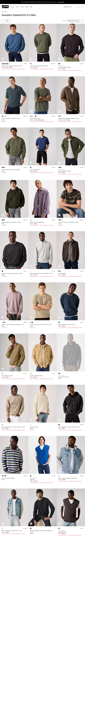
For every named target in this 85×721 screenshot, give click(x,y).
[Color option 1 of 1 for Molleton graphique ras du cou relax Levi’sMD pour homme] (2, 424)
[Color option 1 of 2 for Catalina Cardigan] (59, 271)
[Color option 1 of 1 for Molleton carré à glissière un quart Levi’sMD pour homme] (31, 271)
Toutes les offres (60, 2)
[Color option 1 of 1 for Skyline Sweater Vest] (59, 528)
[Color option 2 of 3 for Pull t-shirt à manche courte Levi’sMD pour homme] (60, 220)
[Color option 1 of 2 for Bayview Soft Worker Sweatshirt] (59, 167)
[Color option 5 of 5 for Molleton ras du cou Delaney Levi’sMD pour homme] (9, 63)
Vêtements (3, 11)
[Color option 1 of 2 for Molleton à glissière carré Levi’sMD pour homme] (2, 220)
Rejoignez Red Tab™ (68, 6)
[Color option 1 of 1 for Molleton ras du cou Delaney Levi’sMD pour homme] (2, 271)
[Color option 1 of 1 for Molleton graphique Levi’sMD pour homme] (59, 322)
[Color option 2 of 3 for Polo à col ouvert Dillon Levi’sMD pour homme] (4, 116)
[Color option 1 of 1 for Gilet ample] (31, 476)
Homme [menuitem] (17, 6)
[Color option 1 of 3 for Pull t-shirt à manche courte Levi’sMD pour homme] (59, 220)
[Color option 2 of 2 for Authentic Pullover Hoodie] (60, 373)
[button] (79, 7)
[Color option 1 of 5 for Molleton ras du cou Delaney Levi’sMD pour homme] (2, 63)
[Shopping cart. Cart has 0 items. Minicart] (82, 7)
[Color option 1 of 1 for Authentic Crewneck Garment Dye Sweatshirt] (31, 63)
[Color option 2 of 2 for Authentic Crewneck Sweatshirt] (60, 63)
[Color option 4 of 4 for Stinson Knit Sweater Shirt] (35, 116)
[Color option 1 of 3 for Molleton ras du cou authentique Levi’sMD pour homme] (2, 322)
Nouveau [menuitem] (12, 6)
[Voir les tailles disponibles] (3, 59)
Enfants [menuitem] (26, 6)
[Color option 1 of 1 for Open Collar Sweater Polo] (31, 167)
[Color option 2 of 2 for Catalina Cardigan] (60, 271)
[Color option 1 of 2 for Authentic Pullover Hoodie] (59, 373)
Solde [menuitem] (31, 6)
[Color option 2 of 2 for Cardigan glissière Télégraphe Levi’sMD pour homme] (60, 116)
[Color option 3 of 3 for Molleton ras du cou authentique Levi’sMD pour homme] (5, 322)
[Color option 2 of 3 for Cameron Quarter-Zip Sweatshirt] (4, 476)
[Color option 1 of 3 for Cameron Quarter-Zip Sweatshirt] (2, 476)
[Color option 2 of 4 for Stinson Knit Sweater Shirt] (32, 116)
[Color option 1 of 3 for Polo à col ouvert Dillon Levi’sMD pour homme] (2, 116)
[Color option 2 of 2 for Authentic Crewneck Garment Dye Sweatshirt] (4, 167)
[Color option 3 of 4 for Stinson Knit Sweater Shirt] (34, 116)
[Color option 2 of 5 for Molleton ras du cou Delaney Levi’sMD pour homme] (4, 63)
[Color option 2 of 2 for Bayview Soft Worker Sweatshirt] (60, 167)
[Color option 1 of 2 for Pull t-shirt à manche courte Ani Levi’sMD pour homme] (31, 322)
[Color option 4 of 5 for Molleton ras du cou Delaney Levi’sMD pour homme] (7, 63)
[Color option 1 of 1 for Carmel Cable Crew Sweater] (2, 373)
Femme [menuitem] (22, 6)
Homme (6, 11)
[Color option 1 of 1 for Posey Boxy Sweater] (31, 424)
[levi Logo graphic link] (5, 6)
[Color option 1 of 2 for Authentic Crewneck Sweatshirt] (59, 63)
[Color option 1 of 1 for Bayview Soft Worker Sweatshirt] (31, 373)
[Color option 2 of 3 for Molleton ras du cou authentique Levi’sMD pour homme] (4, 322)
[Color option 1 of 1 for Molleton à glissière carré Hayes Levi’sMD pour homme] (59, 424)
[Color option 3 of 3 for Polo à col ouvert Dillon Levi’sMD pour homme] (5, 116)
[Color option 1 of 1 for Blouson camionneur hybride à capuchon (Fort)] (59, 476)
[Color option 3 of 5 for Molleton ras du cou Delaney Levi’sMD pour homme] (5, 63)
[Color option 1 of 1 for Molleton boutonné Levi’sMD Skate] (31, 220)
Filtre (7, 20)
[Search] (75, 7)
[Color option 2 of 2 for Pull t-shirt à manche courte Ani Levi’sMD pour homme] (32, 322)
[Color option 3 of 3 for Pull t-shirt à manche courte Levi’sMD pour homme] (62, 220)
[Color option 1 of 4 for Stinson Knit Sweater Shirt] (31, 116)
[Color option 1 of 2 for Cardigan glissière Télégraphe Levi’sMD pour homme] (59, 116)
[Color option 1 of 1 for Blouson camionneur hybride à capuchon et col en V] (2, 528)
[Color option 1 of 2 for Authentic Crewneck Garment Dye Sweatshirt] (2, 167)
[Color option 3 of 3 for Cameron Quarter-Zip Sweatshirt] (5, 476)
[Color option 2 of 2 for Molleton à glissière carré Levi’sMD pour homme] (4, 220)
